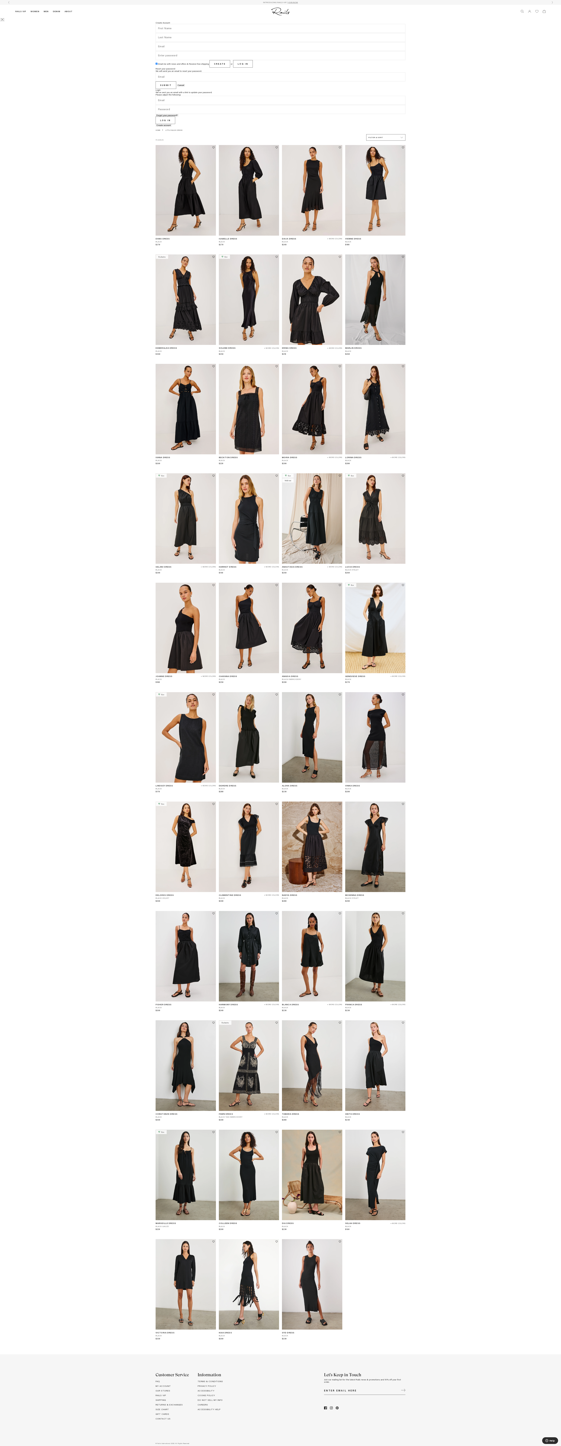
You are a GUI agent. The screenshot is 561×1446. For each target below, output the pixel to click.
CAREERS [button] (203, 1404)
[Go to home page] (280, 11)
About (69, 11)
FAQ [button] (158, 1381)
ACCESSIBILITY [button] (206, 1390)
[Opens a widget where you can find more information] (550, 1441)
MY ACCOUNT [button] (163, 1386)
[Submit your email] (403, 1390)
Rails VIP (20, 11)
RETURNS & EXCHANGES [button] (169, 1404)
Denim (56, 11)
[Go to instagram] (331, 1408)
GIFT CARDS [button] (162, 1414)
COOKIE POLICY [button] (206, 1395)
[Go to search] (522, 11)
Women (35, 11)
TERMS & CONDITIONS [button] (210, 1381)
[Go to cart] (544, 11)
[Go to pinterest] (337, 1408)
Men (46, 11)
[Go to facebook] (325, 1408)
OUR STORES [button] (163, 1390)
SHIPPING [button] (161, 1400)
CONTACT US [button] (163, 1418)
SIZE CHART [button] (162, 1409)
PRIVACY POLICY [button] (207, 1386)
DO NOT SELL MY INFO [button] (210, 1400)
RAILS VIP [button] (161, 1395)
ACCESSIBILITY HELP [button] (209, 1409)
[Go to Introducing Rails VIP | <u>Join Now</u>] (280, 2)
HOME (158, 130)
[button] (529, 11)
